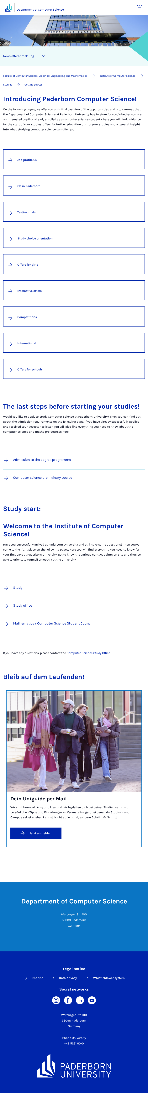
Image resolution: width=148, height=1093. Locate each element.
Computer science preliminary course (42, 477)
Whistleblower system (109, 978)
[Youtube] (92, 1000)
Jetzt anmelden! (40, 833)
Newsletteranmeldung (18, 56)
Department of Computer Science (40, 9)
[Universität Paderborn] (74, 1066)
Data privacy (68, 978)
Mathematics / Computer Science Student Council (52, 623)
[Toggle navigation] (43, 56)
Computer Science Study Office (88, 653)
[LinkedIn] (80, 1000)
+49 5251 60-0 (74, 1043)
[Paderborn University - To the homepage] (8, 7)
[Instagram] (56, 1000)
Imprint (37, 978)
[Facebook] (68, 1000)
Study (17, 587)
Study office (22, 605)
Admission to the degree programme (42, 460)
